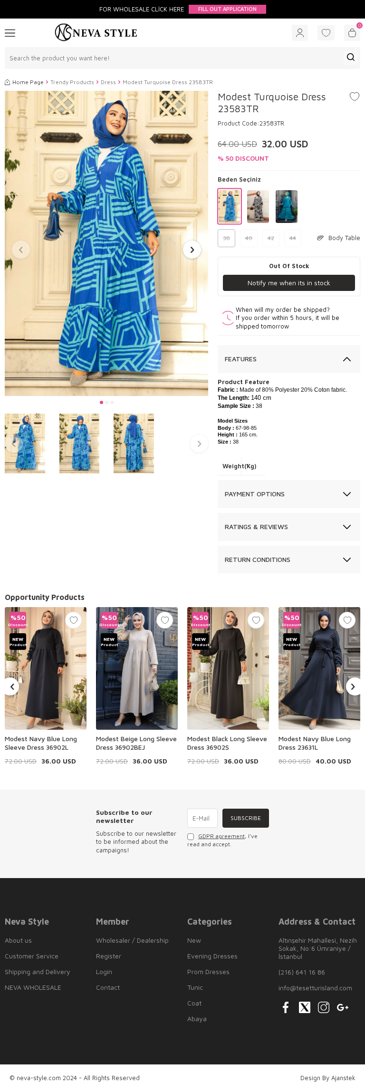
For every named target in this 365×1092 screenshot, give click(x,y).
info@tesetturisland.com (315, 988)
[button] (101, 402)
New (194, 940)
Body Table (344, 238)
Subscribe (246, 817)
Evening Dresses (212, 956)
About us (18, 940)
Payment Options (255, 494)
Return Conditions (257, 559)
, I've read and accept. (222, 839)
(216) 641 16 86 (302, 972)
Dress (108, 82)
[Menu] (10, 32)
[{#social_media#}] (286, 1007)
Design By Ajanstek (327, 1078)
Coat (194, 1003)
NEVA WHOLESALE (33, 987)
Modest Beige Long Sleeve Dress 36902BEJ (136, 742)
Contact (108, 987)
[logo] (96, 32)
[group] (106, 243)
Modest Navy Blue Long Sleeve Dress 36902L (41, 742)
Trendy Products (72, 82)
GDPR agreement (221, 836)
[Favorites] (326, 33)
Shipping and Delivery (37, 971)
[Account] (300, 33)
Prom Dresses (208, 971)
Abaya (197, 1019)
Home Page (28, 82)
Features (241, 359)
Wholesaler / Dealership (132, 940)
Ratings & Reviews (256, 526)
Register (108, 956)
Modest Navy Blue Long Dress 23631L (315, 742)
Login (104, 971)
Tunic (195, 987)
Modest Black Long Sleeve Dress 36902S (227, 742)
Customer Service (31, 956)
